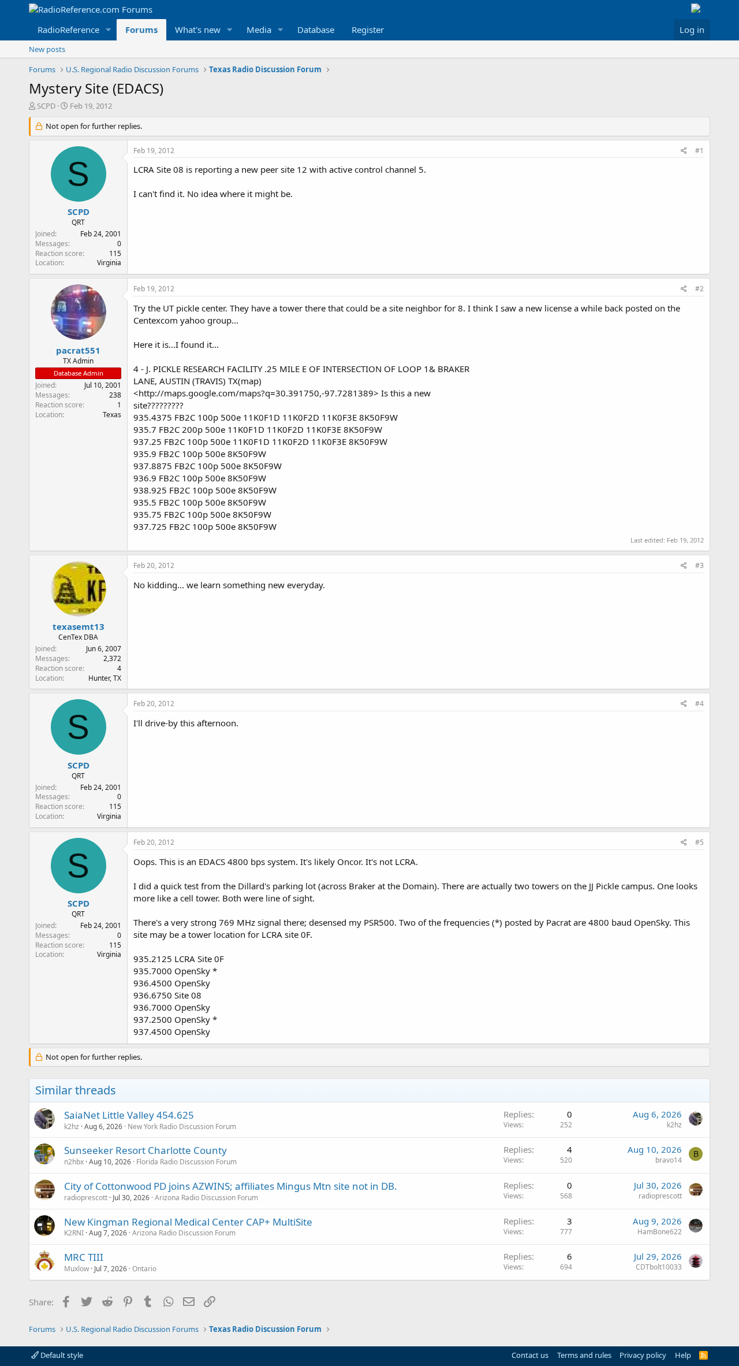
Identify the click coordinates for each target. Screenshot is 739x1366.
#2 (699, 289)
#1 (699, 150)
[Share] (684, 151)
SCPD (46, 106)
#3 (699, 565)
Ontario (144, 1269)
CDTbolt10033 (659, 1267)
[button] (108, 29)
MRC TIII (83, 1257)
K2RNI (74, 1233)
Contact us (530, 1355)
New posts (47, 49)
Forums (141, 29)
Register (368, 29)
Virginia (109, 263)
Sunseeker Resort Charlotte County (145, 1150)
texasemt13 (78, 626)
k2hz (71, 1126)
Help (683, 1355)
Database (315, 29)
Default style (61, 1355)
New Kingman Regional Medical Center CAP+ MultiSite (188, 1221)
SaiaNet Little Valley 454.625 (129, 1115)
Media (259, 29)
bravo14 (668, 1160)
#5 (699, 842)
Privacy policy (642, 1355)
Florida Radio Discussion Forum (186, 1162)
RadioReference (68, 29)
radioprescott (85, 1197)
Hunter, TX (104, 678)
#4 (699, 703)
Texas (112, 415)
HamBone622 (659, 1232)
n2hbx (74, 1162)
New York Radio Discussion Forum (182, 1126)
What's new (198, 29)
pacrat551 (78, 350)
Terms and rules (584, 1355)
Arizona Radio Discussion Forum (206, 1197)
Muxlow (76, 1269)
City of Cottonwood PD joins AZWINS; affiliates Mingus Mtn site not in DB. (230, 1186)
